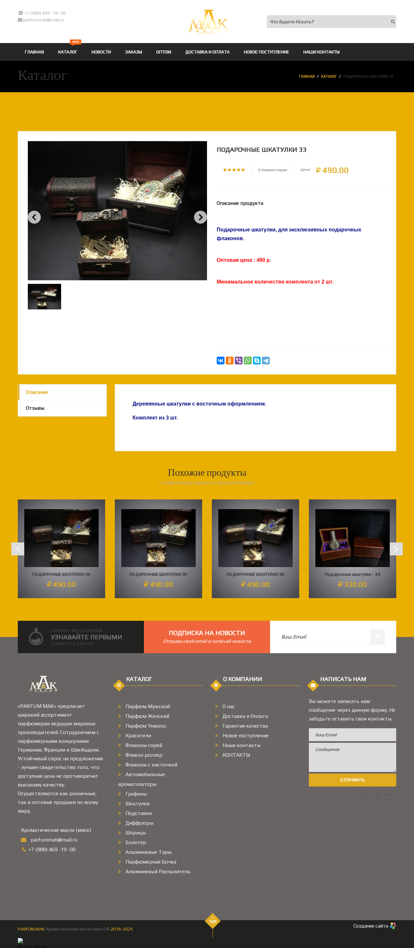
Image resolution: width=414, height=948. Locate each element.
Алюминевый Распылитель (157, 871)
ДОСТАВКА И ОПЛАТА (207, 51)
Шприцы (135, 833)
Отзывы (35, 408)
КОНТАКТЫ (235, 755)
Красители (137, 735)
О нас (228, 706)
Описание (37, 392)
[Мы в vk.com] (389, 794)
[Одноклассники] (230, 360)
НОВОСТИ (101, 51)
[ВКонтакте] (220, 360)
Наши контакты (240, 745)
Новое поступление (245, 735)
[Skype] (257, 360)
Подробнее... (61, 572)
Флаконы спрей (143, 745)
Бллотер (135, 842)
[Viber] (239, 360)
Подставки (138, 813)
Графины (135, 794)
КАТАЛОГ (68, 48)
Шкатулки (136, 803)
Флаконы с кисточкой (150, 765)
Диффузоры (138, 823)
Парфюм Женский (146, 716)
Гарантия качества (244, 726)
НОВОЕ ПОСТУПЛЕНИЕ (266, 51)
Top (213, 921)
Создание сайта (371, 926)
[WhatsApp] (248, 360)
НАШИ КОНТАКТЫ (321, 51)
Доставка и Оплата (244, 716)
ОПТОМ (163, 51)
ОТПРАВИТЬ (352, 779)
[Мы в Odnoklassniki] (366, 794)
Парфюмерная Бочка (150, 862)
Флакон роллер (143, 755)
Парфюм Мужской (147, 706)
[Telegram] (266, 360)
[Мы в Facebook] (354, 794)
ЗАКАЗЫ (133, 51)
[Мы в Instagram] (378, 794)
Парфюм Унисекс (145, 726)
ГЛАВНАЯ (34, 51)
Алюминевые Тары (147, 852)
